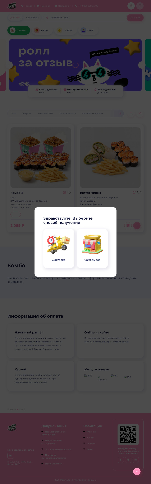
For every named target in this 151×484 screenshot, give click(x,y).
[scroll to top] (137, 471)
